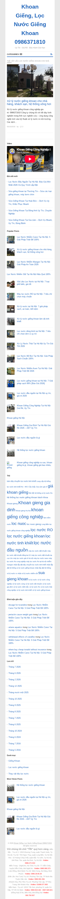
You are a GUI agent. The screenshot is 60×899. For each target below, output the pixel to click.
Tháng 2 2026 (14, 679)
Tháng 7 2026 (14, 667)
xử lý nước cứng (18, 584)
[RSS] (51, 54)
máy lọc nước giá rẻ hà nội (23, 558)
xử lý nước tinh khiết (24, 590)
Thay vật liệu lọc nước (18, 774)
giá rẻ (45, 487)
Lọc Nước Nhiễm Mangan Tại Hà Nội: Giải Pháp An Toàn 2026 (34, 263)
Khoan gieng (12, 504)
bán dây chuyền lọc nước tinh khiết (21, 481)
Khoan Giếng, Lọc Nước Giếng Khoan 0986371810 (33, 843)
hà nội (31, 493)
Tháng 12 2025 (15, 686)
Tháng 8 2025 (14, 711)
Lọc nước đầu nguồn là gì (28, 438)
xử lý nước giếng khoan (41, 590)
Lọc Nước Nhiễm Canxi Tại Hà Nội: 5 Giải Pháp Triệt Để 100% (33, 238)
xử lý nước (33, 580)
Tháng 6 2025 (14, 724)
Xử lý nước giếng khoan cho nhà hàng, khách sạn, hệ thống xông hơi (29, 102)
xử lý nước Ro (34, 587)
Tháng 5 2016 (14, 750)
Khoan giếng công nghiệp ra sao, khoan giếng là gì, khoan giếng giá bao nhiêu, (34, 463)
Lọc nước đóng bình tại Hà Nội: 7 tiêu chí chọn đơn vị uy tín (34, 332)
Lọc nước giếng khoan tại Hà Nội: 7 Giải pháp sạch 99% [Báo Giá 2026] (35, 382)
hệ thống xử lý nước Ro (43, 493)
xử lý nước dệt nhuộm (34, 584)
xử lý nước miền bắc (21, 587)
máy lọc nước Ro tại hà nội (36, 561)
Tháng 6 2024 (14, 737)
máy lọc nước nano (41, 558)
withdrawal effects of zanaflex (21, 637)
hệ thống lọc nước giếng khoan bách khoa (27, 497)
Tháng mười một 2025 (18, 692)
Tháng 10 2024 (15, 731)
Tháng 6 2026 (14, 673)
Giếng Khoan (14, 761)
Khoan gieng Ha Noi (23, 511)
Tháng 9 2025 (14, 705)
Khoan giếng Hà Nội (16, 418)
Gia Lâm (39, 487)
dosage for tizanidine (17, 605)
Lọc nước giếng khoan (18, 767)
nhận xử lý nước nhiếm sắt (28, 573)
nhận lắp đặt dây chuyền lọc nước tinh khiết (30, 565)
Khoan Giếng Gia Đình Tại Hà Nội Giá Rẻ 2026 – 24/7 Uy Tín (34, 426)
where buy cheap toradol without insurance (27, 649)
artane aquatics (15, 627)
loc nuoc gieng (34, 524)
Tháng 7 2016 (14, 743)
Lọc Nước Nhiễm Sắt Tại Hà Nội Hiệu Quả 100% (29, 274)
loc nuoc (19, 523)
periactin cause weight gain (20, 614)
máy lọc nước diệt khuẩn (37, 551)
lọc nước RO (42, 530)
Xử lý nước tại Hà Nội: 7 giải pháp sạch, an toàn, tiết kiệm (32, 307)
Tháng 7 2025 (14, 718)
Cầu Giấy (32, 487)
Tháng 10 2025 (15, 699)
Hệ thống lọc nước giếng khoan (31, 450)
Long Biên (45, 524)
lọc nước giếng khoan (26, 536)
